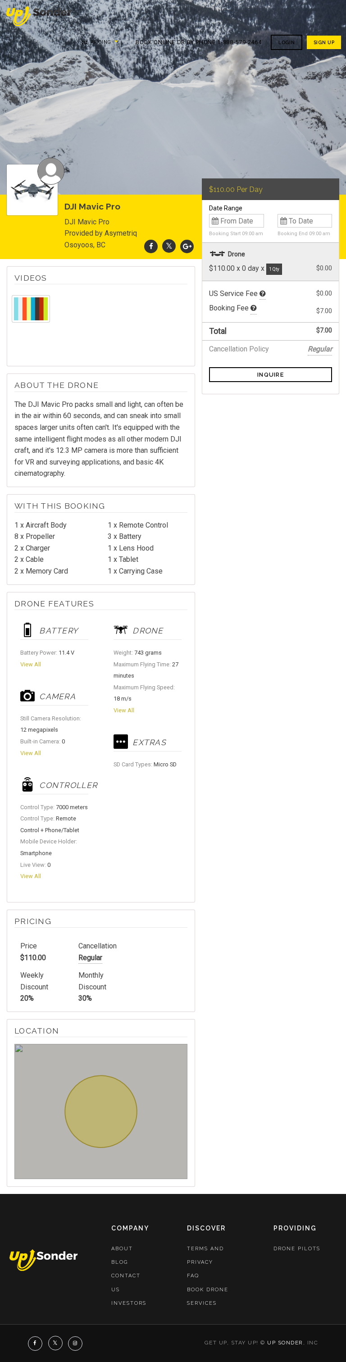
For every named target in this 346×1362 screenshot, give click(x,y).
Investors (128, 1303)
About (122, 1249)
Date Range (225, 208)
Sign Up (324, 42)
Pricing (100, 42)
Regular (90, 957)
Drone (236, 254)
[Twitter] (169, 246)
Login (286, 42)
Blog (119, 1262)
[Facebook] (151, 246)
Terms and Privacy (205, 1255)
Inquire (270, 374)
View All (30, 664)
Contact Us (126, 1282)
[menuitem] (39, 15)
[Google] (187, 246)
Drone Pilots (296, 1249)
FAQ (193, 1276)
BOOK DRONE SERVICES (207, 1296)
